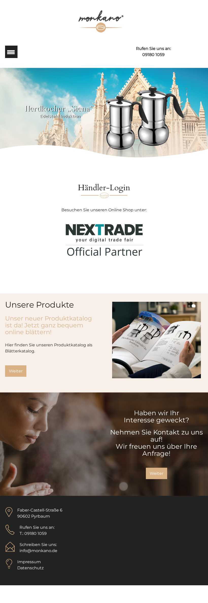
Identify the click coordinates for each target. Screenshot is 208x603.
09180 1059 (153, 54)
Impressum (29, 561)
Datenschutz (30, 568)
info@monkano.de (38, 550)
